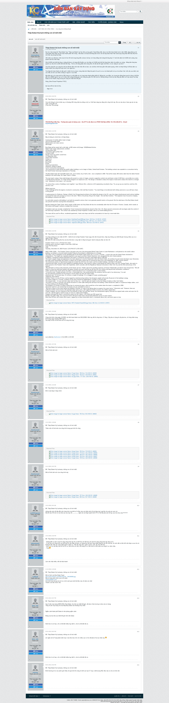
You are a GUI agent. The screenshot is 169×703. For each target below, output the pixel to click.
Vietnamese (46, 696)
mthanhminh (35, 543)
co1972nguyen (35, 513)
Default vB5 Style (33, 696)
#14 (138, 631)
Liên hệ (124, 696)
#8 (138, 422)
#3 (138, 131)
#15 (138, 665)
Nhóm (122, 22)
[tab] (31, 39)
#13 (138, 598)
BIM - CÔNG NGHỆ (79, 22)
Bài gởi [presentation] (31, 39)
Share (36, 67)
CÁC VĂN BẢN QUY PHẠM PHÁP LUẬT (57, 22)
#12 (138, 569)
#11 (138, 536)
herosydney (35, 55)
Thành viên (42, 25)
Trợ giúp (130, 696)
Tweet (36, 69)
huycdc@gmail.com (51, 123)
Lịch (48, 25)
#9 (138, 466)
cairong (35, 672)
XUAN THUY (35, 138)
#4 (138, 231)
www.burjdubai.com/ (51, 579)
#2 (138, 96)
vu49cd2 (35, 577)
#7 (138, 385)
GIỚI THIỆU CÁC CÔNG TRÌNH (46, 29)
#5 (138, 311)
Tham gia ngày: (34, 61)
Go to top (138, 696)
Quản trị (117, 696)
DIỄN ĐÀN (33, 29)
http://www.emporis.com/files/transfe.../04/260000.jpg (60, 576)
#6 (138, 344)
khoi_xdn (35, 605)
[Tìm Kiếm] (140, 11)
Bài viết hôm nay (32, 25)
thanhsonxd (35, 319)
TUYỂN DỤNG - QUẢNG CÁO (107, 22)
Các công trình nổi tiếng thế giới (63, 29)
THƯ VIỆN (91, 22)
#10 (138, 505)
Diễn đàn (30, 22)
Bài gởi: (34, 64)
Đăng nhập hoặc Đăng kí (134, 1)
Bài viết (39, 22)
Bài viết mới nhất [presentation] (40, 39)
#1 (138, 47)
